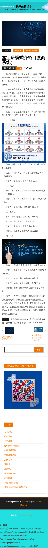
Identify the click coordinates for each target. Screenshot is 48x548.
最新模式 (8, 469)
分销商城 (18, 50)
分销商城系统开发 (31, 50)
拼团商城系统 (10, 455)
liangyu (29, 68)
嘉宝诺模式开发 (36, 322)
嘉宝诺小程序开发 (37, 319)
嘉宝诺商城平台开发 (19, 319)
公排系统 (8, 436)
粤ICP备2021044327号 (28, 515)
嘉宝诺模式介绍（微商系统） (14, 323)
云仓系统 (8, 432)
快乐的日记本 (24, 6)
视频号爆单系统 (11, 483)
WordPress (26, 501)
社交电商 (8, 478)
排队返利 (8, 459)
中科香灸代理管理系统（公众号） (36, 337)
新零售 (7, 464)
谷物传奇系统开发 (7, 338)
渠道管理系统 (10, 473)
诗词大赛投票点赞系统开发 (16, 487)
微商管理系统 (10, 450)
